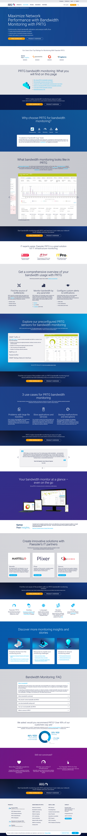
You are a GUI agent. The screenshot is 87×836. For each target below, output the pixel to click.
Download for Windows (28, 611)
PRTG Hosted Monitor (29, 613)
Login (71, 1)
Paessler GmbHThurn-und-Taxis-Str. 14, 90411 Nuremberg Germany (70, 809)
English (77, 1)
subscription (73, 613)
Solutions (25, 4)
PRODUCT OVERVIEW (34, 38)
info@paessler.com (69, 813)
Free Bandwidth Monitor (64, 659)
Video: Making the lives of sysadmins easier (19, 659)
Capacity (51, 132)
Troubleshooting (32, 132)
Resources (38, 4)
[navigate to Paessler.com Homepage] (11, 5)
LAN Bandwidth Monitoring (65, 657)
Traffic (39, 132)
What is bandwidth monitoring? (25, 696)
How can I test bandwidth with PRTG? (27, 706)
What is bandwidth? (23, 683)
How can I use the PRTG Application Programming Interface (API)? (42, 660)
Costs (56, 132)
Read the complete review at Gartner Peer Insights (42, 528)
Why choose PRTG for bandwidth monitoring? (43, 80)
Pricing (32, 4)
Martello (12, 566)
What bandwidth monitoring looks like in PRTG (43, 82)
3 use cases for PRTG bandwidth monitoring (43, 87)
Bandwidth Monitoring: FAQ (39, 89)
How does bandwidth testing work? (26, 703)
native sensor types (37, 328)
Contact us (67, 1)
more (62, 617)
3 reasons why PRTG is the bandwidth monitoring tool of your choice (48, 83)
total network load (61, 166)
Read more (13, 575)
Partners (44, 4)
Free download (16, 38)
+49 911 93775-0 (68, 815)
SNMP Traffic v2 (14, 339)
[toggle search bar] (77, 5)
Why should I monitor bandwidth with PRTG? (28, 699)
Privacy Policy (48, 833)
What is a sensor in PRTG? (24, 710)
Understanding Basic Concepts (41, 657)
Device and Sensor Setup (40, 655)
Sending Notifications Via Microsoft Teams (19, 660)
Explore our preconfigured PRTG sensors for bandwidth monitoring (47, 85)
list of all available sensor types (49, 365)
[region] (43, 833)
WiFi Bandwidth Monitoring (65, 655)
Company (61, 1)
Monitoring (45, 132)
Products (19, 4)
